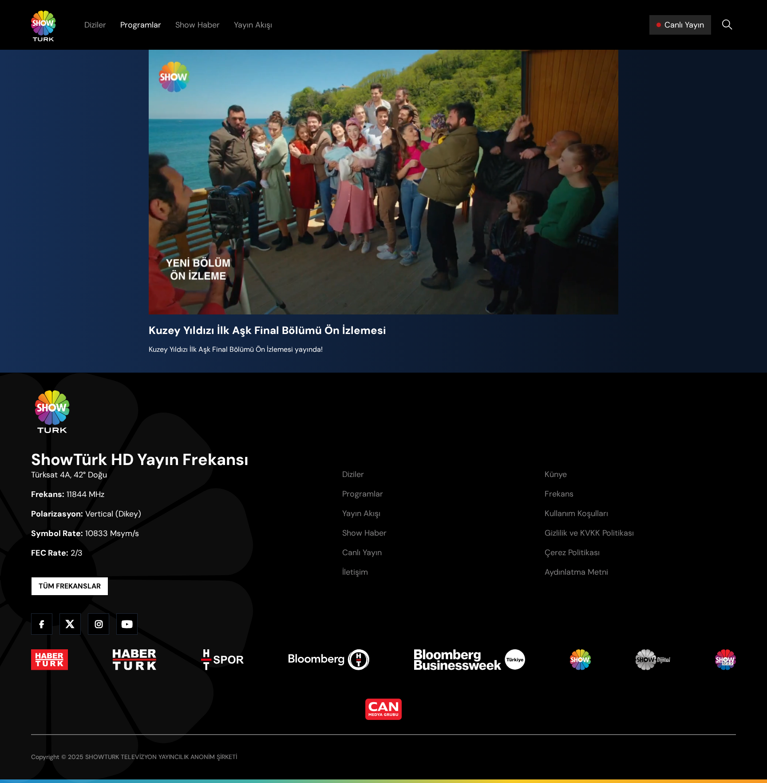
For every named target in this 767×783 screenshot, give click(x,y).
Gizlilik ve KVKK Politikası (589, 533)
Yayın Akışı (253, 25)
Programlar (140, 25)
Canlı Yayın (362, 552)
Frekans (559, 494)
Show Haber (197, 25)
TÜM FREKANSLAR (70, 586)
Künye (556, 474)
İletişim (355, 572)
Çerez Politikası (572, 552)
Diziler (95, 25)
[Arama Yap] (727, 25)
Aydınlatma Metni (576, 572)
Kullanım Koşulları (576, 513)
